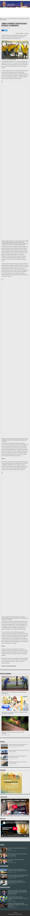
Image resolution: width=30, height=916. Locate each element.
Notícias (6, 18)
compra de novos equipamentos (8, 444)
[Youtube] (16, 912)
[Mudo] (25, 835)
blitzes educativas (19, 661)
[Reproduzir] (2, 835)
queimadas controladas (10, 661)
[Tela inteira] (27, 835)
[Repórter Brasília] (15, 4)
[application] (15, 828)
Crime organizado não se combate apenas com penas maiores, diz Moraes (18, 876)
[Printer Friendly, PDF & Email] (21, 33)
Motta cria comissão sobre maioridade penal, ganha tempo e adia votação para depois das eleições (17, 892)
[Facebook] (13, 912)
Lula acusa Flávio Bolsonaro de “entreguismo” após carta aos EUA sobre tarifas (18, 898)
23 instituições (22, 268)
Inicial (2, 18)
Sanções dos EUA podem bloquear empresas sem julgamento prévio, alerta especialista (18, 905)
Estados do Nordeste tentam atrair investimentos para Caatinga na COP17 (17, 870)
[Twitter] (14, 912)
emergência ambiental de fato (20, 252)
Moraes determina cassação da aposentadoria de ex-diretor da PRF (16, 881)
